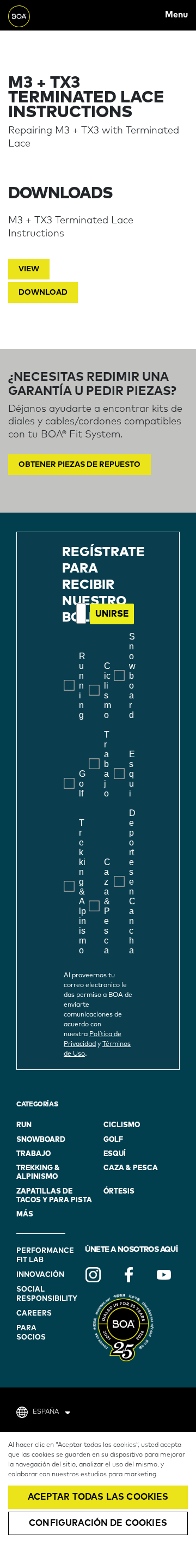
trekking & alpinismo (38, 1172)
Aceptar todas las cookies (98, 1497)
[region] (98, 1489)
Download (43, 292)
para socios (31, 1333)
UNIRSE (111, 614)
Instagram (93, 1275)
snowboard (40, 1139)
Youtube (164, 1275)
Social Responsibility (42, 1294)
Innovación (40, 1275)
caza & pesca (130, 1168)
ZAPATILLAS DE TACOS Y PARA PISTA (54, 1196)
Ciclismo (121, 1125)
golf (113, 1139)
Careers (34, 1313)
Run (24, 1125)
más (24, 1214)
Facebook (128, 1275)
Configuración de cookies (98, 1523)
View (29, 269)
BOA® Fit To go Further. (32, 15)
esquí (114, 1154)
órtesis (118, 1191)
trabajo (33, 1154)
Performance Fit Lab (42, 1255)
